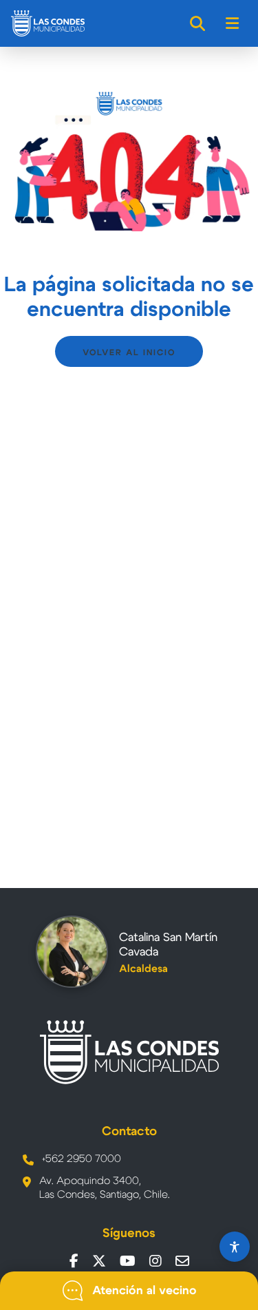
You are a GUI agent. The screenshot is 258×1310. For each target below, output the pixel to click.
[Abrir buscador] (198, 23)
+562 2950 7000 (81, 1159)
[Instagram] (155, 1261)
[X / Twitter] (99, 1261)
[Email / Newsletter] (182, 1261)
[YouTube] (128, 1261)
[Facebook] (73, 1261)
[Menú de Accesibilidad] (234, 1247)
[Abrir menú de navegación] (233, 23)
